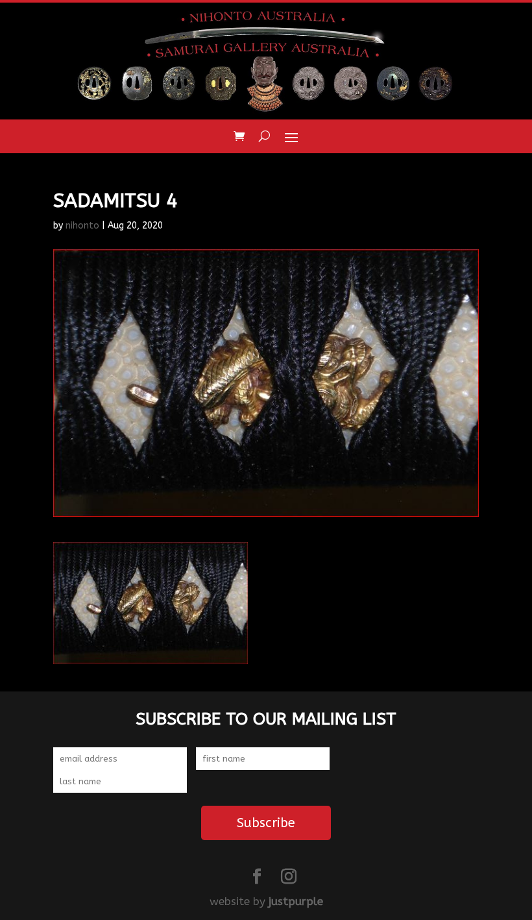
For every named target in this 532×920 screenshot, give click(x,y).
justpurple (296, 901)
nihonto (82, 225)
